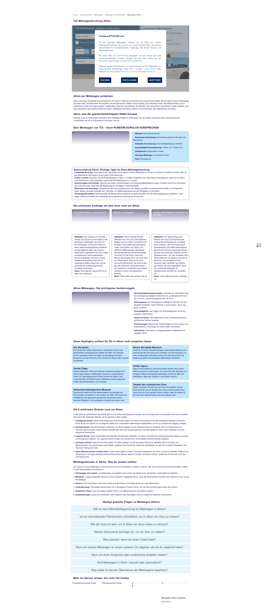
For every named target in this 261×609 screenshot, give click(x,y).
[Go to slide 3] (130, 585)
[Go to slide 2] (128, 585)
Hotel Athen (166, 601)
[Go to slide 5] (134, 585)
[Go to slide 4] (132, 585)
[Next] (187, 588)
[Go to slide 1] (126, 585)
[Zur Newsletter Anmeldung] (259, 246)
